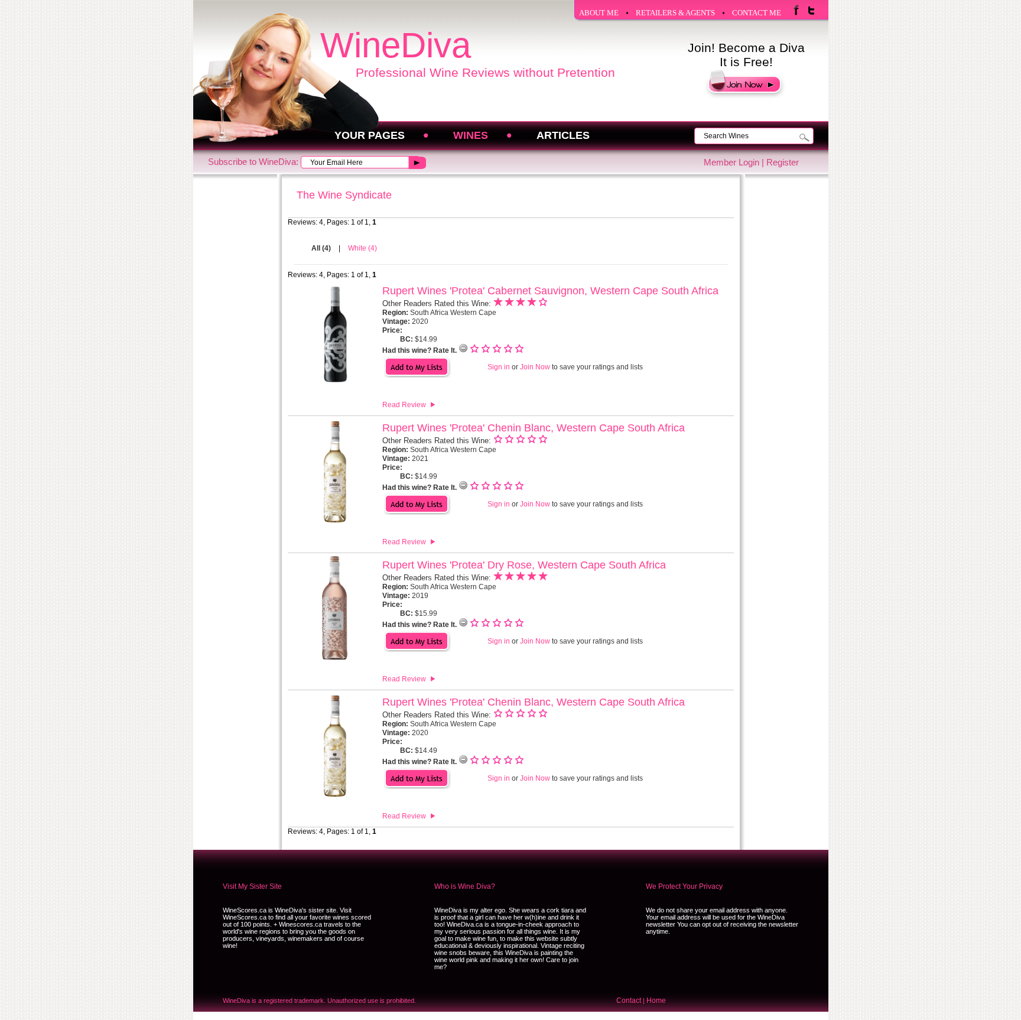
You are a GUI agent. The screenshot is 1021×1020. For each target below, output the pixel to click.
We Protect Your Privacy (684, 886)
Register (782, 162)
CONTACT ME (756, 12)
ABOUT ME (599, 12)
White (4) (362, 248)
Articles (563, 135)
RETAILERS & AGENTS (675, 12)
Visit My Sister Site (252, 886)
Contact (628, 1000)
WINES (470, 135)
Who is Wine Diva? (464, 886)
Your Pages (369, 135)
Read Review (404, 405)
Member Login (731, 162)
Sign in (498, 367)
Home (656, 1000)
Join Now (535, 367)
